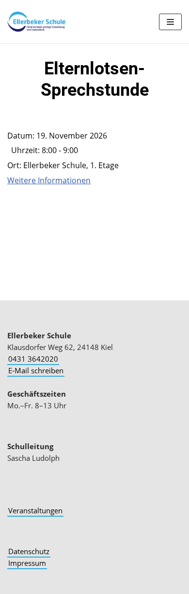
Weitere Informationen (49, 180)
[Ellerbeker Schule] (36, 22)
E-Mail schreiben (35, 370)
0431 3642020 (33, 359)
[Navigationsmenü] (170, 22)
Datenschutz (28, 551)
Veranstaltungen (35, 510)
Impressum (27, 563)
